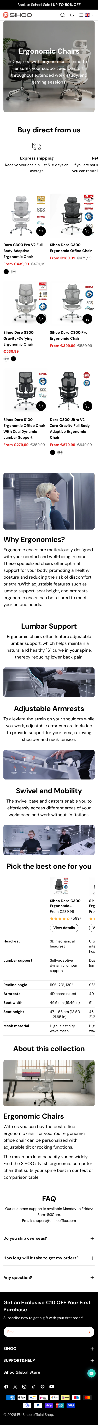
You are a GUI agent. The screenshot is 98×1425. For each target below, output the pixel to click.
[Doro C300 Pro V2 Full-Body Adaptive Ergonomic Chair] (25, 216)
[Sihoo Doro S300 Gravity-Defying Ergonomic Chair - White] (6, 359)
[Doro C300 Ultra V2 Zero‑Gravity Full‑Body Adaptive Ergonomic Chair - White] (60, 452)
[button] (89, 15)
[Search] (62, 15)
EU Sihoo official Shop (35, 1414)
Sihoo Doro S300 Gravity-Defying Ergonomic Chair (18, 338)
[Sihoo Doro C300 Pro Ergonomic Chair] (72, 303)
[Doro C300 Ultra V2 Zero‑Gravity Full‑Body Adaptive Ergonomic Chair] (72, 390)
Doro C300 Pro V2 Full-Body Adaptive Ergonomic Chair (24, 250)
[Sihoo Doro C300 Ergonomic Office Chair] (72, 216)
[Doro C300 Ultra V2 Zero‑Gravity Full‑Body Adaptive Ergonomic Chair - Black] (52, 452)
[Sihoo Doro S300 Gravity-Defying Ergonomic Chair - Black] (13, 359)
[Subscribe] (89, 1332)
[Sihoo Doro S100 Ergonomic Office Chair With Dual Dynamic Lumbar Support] (25, 390)
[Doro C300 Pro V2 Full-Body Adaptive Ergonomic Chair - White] (13, 271)
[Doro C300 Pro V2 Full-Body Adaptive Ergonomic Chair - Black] (6, 271)
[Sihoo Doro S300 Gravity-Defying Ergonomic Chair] (25, 303)
